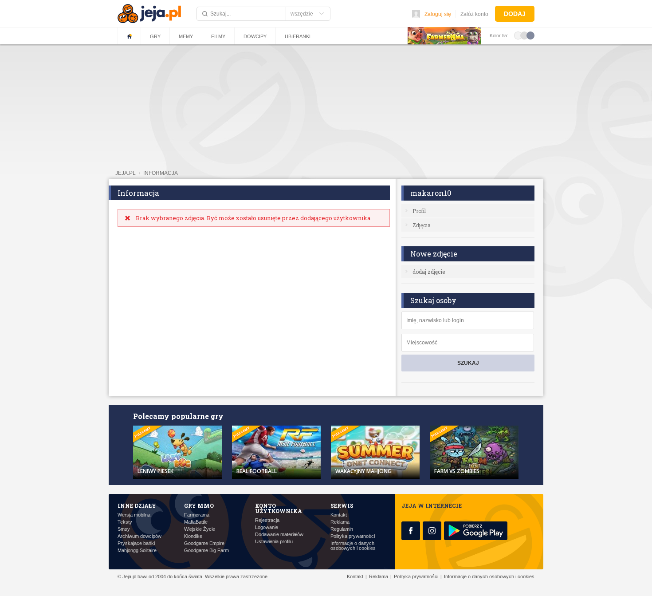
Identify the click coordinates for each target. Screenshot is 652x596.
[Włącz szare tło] (524, 35)
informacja (160, 173)
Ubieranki (297, 36)
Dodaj (515, 13)
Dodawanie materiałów (279, 534)
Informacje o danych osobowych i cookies (353, 546)
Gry (155, 36)
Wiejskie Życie (199, 529)
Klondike (193, 536)
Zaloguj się (437, 14)
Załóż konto (474, 14)
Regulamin (341, 529)
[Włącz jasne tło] (518, 35)
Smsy (124, 529)
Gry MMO (199, 505)
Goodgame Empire (204, 543)
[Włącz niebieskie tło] (530, 35)
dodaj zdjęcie (428, 271)
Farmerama (196, 515)
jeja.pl (125, 173)
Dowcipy (255, 36)
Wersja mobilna (134, 515)
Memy (186, 36)
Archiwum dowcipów (139, 536)
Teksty (125, 522)
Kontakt (338, 515)
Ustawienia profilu (274, 541)
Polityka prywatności (352, 536)
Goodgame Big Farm (206, 550)
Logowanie (266, 527)
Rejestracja (267, 520)
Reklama (340, 522)
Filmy (218, 36)
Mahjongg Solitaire (137, 550)
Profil (419, 210)
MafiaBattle (196, 522)
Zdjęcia (421, 225)
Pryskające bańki (136, 543)
